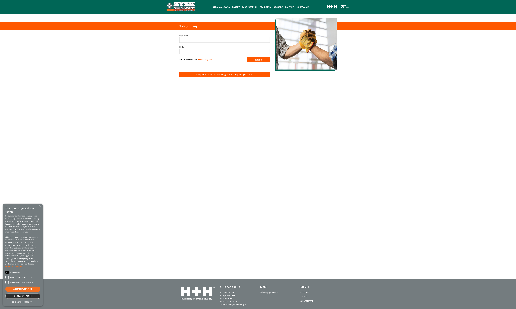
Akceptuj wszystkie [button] (22, 289)
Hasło (181, 47)
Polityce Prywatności (13, 266)
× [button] (40, 206)
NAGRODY (278, 7)
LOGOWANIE (303, 7)
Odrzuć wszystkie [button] (23, 296)
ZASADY (236, 7)
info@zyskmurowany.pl (236, 304)
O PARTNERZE (306, 301)
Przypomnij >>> (205, 59)
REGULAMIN (265, 7)
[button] (22, 302)
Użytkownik (183, 35)
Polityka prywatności (269, 292)
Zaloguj (258, 59)
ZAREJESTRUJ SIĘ (249, 7)
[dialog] (23, 255)
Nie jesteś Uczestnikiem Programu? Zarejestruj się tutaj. (224, 74)
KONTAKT (290, 7)
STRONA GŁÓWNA (221, 7)
